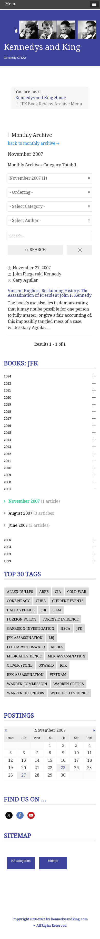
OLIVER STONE (19, 665)
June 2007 (18, 525)
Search (37, 249)
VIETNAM (58, 675)
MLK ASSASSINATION (66, 656)
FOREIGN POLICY (21, 619)
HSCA (65, 628)
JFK (79, 628)
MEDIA (57, 647)
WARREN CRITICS (68, 684)
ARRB (44, 592)
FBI (43, 610)
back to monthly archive (31, 143)
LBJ (51, 638)
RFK (63, 665)
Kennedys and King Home (40, 97)
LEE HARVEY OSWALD (26, 647)
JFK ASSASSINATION (25, 638)
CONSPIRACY (18, 601)
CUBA (41, 601)
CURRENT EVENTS (68, 601)
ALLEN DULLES (20, 592)
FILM (56, 610)
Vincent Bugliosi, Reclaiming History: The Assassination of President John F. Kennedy (50, 293)
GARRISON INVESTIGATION (30, 628)
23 (63, 767)
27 (23, 775)
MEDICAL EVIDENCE (24, 656)
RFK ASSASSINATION (25, 675)
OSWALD (46, 665)
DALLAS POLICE (20, 610)
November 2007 (24, 501)
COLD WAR (76, 592)
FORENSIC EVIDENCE (60, 619)
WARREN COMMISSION (27, 684)
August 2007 (20, 513)
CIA (58, 592)
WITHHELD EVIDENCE (69, 693)
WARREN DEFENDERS (25, 693)
